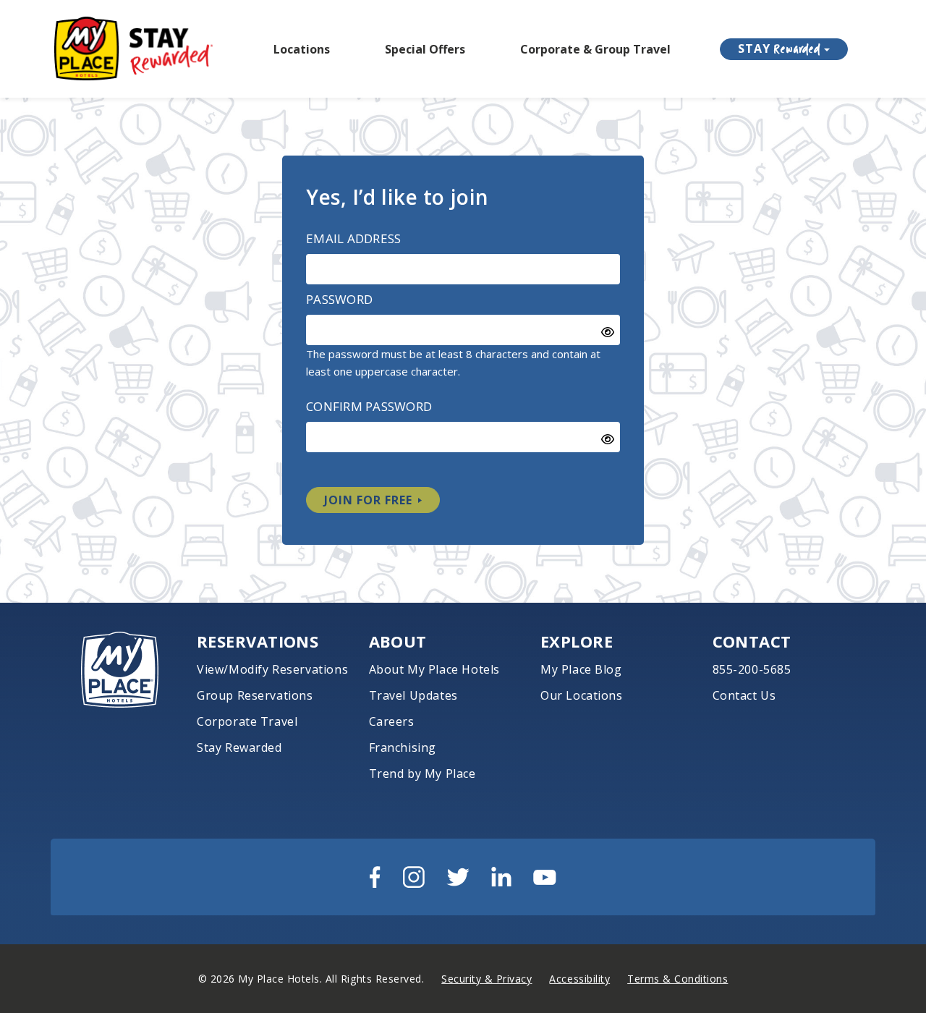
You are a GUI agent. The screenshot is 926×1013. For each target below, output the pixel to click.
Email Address (353, 238)
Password (339, 299)
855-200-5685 (752, 669)
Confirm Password (369, 406)
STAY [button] (779, 48)
